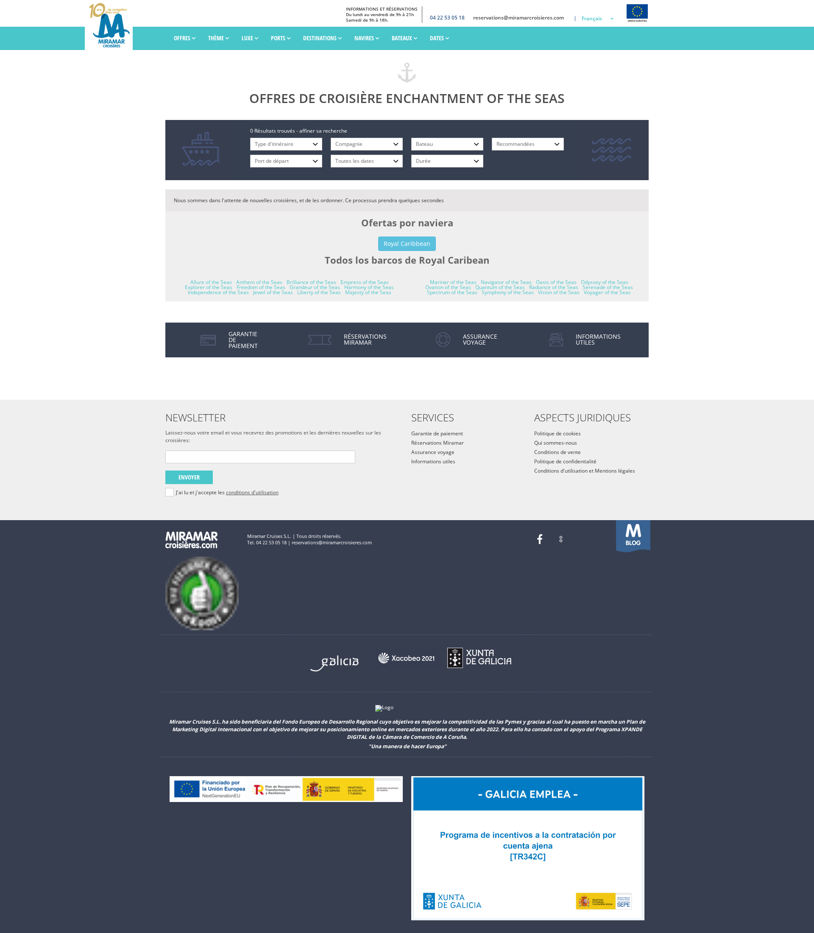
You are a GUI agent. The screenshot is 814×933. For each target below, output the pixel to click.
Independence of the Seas (218, 292)
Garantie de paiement (437, 433)
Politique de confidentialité (565, 461)
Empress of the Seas (364, 282)
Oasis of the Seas (556, 282)
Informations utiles (433, 461)
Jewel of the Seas (273, 292)
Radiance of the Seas (553, 287)
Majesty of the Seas (368, 292)
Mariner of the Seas (453, 282)
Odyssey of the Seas (604, 282)
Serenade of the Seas (608, 287)
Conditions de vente (557, 452)
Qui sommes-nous (555, 442)
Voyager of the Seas (607, 292)
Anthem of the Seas (259, 282)
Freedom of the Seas (261, 287)
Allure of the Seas (211, 282)
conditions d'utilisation (252, 492)
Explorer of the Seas (208, 287)
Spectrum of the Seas (452, 292)
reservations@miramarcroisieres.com (518, 17)
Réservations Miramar (437, 442)
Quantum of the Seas (500, 287)
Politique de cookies (557, 433)
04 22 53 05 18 (447, 17)
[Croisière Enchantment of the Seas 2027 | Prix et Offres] (111, 25)
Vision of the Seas (559, 292)
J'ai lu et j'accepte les (227, 492)
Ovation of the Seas (448, 287)
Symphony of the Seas (508, 292)
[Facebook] (539, 539)
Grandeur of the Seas (315, 287)
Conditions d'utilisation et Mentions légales (584, 470)
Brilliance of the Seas (311, 282)
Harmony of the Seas (369, 287)
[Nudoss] (560, 539)
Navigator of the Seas (506, 282)
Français (592, 18)
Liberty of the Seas (319, 292)
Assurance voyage (432, 452)
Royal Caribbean (407, 244)
